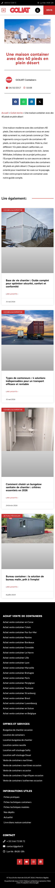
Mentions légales (42, 877)
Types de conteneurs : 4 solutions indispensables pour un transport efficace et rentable (25, 381)
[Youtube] (26, 862)
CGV (21, 881)
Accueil (4, 112)
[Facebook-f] (19, 862)
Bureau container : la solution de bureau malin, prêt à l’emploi (25, 578)
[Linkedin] (40, 862)
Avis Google (34, 883)
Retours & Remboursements (35, 881)
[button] (4, 10)
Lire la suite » (12, 294)
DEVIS (49, 10)
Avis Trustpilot (22, 883)
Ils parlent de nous (11, 881)
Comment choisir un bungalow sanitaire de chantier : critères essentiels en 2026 (24, 487)
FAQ (49, 881)
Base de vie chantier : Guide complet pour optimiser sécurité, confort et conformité (27, 283)
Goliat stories (16, 112)
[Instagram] (33, 862)
